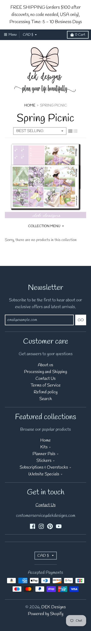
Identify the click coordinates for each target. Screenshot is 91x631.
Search (45, 399)
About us (45, 365)
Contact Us (45, 378)
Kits (44, 447)
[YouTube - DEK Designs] (59, 526)
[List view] (75, 131)
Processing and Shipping (45, 372)
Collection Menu (44, 226)
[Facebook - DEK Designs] (32, 526)
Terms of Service (46, 385)
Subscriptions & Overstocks (44, 467)
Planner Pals (44, 454)
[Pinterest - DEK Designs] (50, 526)
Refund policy (46, 392)
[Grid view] (70, 131)
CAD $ (28, 34)
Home (29, 105)
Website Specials (43, 474)
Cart (80, 34)
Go (81, 320)
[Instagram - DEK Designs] (41, 526)
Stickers (43, 461)
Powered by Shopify (45, 614)
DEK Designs (53, 607)
